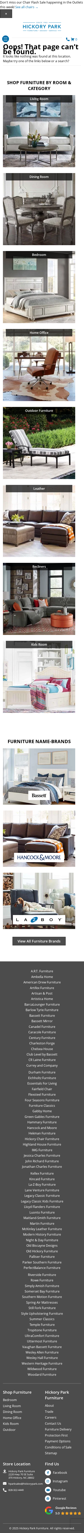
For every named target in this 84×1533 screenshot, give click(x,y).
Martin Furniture (42, 1223)
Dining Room (12, 1412)
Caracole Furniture (42, 1032)
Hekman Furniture (42, 1133)
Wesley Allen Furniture (42, 1352)
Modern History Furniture (42, 1234)
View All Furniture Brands (39, 941)
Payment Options (58, 1441)
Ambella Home (42, 977)
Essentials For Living (42, 1083)
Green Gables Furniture (42, 1117)
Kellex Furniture (42, 1173)
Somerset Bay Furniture (42, 1291)
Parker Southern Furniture (42, 1262)
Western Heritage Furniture (42, 1363)
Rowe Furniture (42, 1280)
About (49, 1405)
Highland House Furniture (42, 1144)
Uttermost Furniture (42, 1341)
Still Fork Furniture (42, 1308)
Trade (49, 1412)
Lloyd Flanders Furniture (42, 1207)
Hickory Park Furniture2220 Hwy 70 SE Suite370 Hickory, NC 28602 (21, 1474)
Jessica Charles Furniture (42, 1155)
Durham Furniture (42, 1072)
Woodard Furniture (42, 1375)
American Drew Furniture (42, 982)
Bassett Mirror (42, 1021)
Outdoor (9, 1430)
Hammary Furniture (42, 1122)
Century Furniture (42, 1038)
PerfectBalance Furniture (42, 1268)
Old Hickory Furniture (42, 1251)
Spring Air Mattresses (42, 1302)
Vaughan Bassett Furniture (42, 1347)
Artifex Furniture (42, 988)
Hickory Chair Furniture (42, 1139)
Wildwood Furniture (42, 1369)
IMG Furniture (42, 1150)
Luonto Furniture (42, 1212)
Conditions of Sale (58, 1447)
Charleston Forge (42, 1043)
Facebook (60, 1472)
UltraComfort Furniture (42, 1336)
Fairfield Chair (42, 1089)
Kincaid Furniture (42, 1179)
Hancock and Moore (42, 1128)
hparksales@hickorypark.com (25, 1483)
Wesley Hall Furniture (42, 1358)
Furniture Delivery (58, 1429)
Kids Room (11, 1424)
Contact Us (53, 1423)
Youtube (59, 1490)
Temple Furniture (42, 1325)
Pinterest (59, 1498)
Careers (50, 1417)
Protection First (56, 1435)
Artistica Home (42, 999)
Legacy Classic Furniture (42, 1196)
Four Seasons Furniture (42, 1100)
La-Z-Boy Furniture (42, 1184)
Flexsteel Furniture (42, 1094)
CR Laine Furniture (42, 1060)
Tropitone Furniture (42, 1330)
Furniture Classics (42, 1106)
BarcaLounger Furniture (42, 1004)
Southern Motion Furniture (42, 1297)
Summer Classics (42, 1319)
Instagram (60, 1481)
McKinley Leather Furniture (42, 1229)
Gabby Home (42, 1111)
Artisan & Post (42, 993)
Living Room (12, 1406)
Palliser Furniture (42, 1257)
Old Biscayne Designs (42, 1245)
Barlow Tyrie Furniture (42, 1010)
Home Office (12, 1418)
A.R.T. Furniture (42, 971)
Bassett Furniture (42, 1016)
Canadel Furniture (42, 1027)
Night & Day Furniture (42, 1240)
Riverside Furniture (42, 1275)
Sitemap (51, 1453)
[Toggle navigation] (5, 38)
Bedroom (10, 1400)
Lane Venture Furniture (42, 1190)
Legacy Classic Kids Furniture (42, 1201)
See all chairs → (26, 7)
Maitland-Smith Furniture (42, 1218)
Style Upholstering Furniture (42, 1314)
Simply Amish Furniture (42, 1286)
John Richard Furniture (42, 1161)
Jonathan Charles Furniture (42, 1167)
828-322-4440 (16, 1490)
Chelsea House (42, 1049)
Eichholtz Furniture (42, 1078)
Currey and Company (42, 1065)
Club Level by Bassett (42, 1054)
